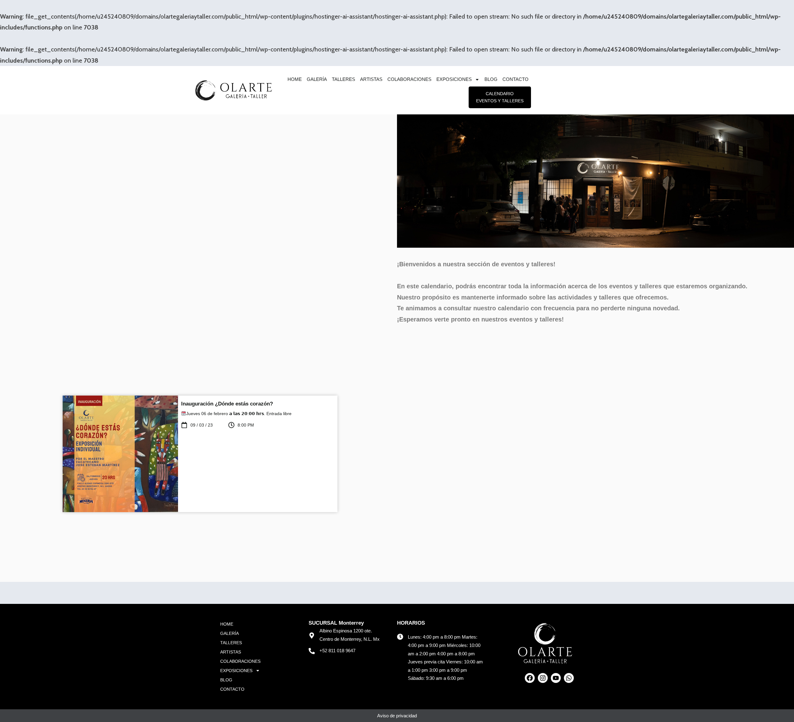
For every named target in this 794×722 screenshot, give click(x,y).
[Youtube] (556, 678)
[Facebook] (530, 678)
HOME (295, 79)
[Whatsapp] (569, 678)
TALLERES (343, 79)
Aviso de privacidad (397, 715)
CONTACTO (515, 79)
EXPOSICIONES (454, 79)
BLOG (490, 79)
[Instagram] (543, 678)
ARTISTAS (371, 79)
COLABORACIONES (409, 79)
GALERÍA (317, 79)
